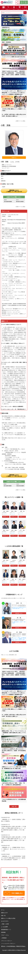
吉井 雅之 (5, 560)
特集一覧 (14, 9)
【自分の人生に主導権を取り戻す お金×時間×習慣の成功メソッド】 (19, 608)
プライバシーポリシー (6, 940)
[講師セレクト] (7, 3)
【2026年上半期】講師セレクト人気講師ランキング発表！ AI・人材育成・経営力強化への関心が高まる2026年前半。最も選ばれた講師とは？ (14, 112)
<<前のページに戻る (20, 121)
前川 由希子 (22, 579)
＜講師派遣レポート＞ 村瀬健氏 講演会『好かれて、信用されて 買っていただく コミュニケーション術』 (13, 849)
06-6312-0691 (20, 201)
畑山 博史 (14, 511)
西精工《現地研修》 (7, 42)
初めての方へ (20, 9)
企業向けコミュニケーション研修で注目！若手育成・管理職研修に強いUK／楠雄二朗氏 (14, 767)
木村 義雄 (5, 511)
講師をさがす (8, 9)
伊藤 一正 (5, 579)
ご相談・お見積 (5, 924)
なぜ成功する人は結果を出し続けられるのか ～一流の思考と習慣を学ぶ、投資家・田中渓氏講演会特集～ (14, 750)
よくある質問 (4, 926)
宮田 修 (22, 511)
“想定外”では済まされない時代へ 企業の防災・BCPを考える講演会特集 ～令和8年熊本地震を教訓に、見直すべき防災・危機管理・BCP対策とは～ (14, 73)
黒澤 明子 (22, 560)
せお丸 (14, 560)
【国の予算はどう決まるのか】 (15, 533)
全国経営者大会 (5, 27)
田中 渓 (19, 603)
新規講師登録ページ (6, 929)
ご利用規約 (4, 938)
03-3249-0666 (8, 201)
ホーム (2, 910)
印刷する (14, 157)
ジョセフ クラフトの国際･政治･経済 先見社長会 (13, 56)
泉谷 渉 (14, 579)
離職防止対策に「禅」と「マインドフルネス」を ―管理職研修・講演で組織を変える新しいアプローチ (14, 732)
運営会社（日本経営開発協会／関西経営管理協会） (13, 946)
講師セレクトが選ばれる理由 (8, 918)
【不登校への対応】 (22, 533)
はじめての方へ (5, 921)
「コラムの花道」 (8, 457)
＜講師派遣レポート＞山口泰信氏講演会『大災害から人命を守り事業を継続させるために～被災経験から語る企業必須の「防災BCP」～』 (13, 857)
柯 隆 (19, 618)
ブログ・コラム (5, 935)
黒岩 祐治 (5, 530)
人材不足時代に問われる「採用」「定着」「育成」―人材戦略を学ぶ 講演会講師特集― (13, 783)
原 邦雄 (19, 632)
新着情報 (3, 932)
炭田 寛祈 (14, 530)
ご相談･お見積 (25, 9)
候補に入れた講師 (18, 2)
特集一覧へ (14, 806)
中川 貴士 (22, 530)
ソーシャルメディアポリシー (8, 943)
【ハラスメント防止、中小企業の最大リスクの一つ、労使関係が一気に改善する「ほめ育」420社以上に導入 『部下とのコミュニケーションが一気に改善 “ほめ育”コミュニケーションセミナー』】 (19, 640)
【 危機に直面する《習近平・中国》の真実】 (19, 622)
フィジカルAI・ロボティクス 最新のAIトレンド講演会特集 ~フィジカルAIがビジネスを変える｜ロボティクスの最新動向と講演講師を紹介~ (14, 92)
